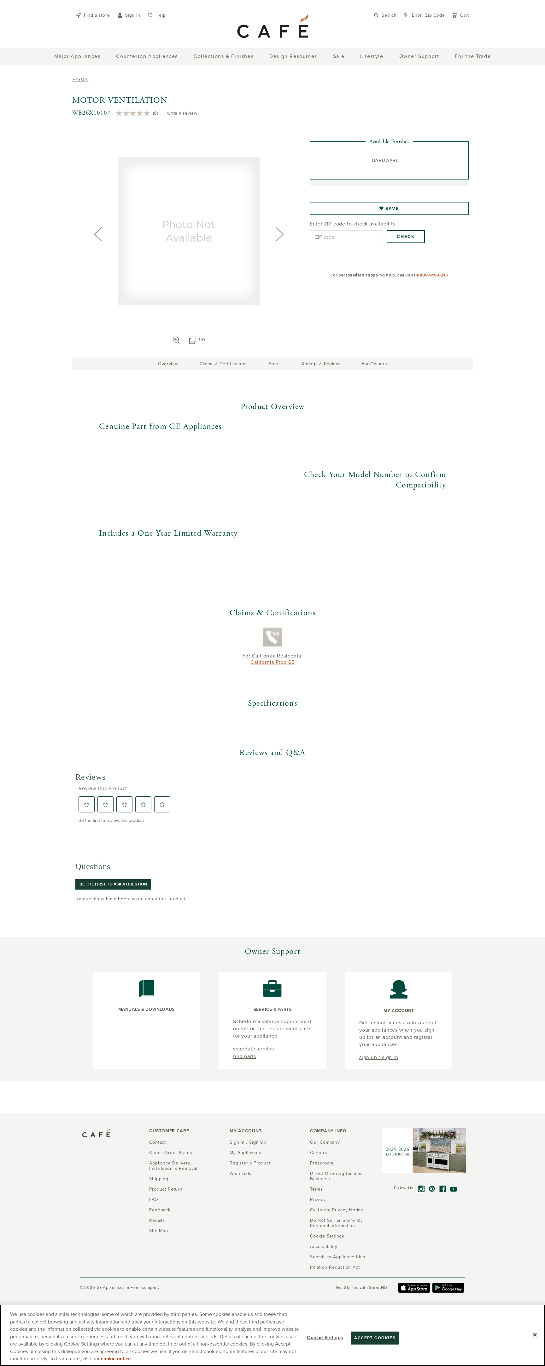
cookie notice (116, 1359)
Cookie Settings (325, 1337)
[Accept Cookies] (535, 1334)
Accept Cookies (375, 1337)
